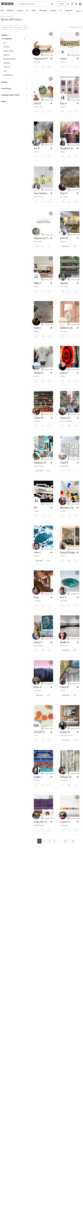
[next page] (72, 841)
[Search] (25, 27)
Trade (61, 4)
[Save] (51, 34)
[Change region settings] (80, 4)
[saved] (72, 4)
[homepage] (8, 3)
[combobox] (36, 3)
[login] (68, 3)
